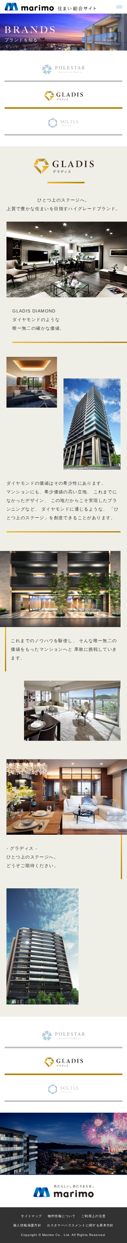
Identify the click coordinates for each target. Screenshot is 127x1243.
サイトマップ (31, 1216)
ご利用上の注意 (93, 1216)
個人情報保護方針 (27, 1225)
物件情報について (62, 1216)
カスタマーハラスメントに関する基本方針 (80, 1225)
